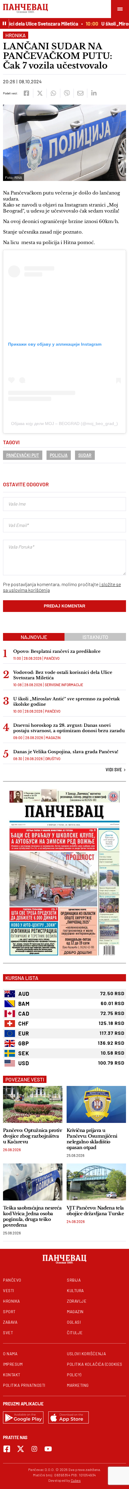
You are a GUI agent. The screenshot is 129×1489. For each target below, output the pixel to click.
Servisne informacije (64, 685)
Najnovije (34, 637)
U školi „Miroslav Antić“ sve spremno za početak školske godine (66, 701)
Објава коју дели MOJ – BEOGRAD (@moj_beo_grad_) (64, 423)
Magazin (53, 737)
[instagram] (34, 1449)
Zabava (10, 1322)
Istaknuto (95, 637)
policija (59, 455)
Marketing (78, 1385)
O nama (10, 1353)
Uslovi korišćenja (86, 1353)
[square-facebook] (6, 1449)
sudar (85, 455)
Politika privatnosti (24, 1385)
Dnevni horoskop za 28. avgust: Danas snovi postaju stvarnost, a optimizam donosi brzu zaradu (69, 728)
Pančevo (51, 658)
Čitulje (75, 1332)
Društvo (52, 759)
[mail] (80, 93)
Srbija (74, 1280)
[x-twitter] (20, 1449)
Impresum (12, 1364)
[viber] (67, 93)
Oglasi (74, 1322)
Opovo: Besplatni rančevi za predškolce (56, 651)
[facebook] (26, 93)
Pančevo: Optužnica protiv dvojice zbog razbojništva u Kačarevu (32, 1136)
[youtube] (48, 1449)
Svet (8, 1332)
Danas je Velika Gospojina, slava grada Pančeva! (65, 751)
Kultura (75, 1290)
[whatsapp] (53, 93)
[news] (32, 1104)
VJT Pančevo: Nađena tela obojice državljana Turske (95, 1210)
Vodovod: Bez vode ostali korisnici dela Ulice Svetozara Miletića (62, 675)
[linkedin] (93, 93)
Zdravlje (76, 1301)
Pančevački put (22, 455)
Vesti (8, 1290)
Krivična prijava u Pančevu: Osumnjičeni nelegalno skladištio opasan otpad (92, 1138)
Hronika (15, 35)
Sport (9, 1311)
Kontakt (11, 1374)
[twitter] (39, 93)
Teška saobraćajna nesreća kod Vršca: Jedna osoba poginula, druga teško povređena (32, 1216)
